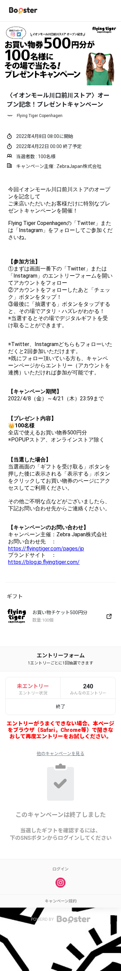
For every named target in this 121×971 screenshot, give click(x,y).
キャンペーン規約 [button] (61, 901)
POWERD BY (43, 919)
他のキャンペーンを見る (60, 753)
